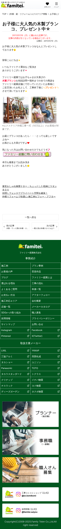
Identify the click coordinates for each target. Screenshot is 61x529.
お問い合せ (37, 324)
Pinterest (6, 336)
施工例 (4, 265)
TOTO (35, 368)
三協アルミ (7, 356)
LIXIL (3, 350)
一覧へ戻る (30, 217)
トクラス (36, 374)
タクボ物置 (37, 391)
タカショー (7, 362)
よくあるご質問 (9, 289)
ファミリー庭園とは (42, 277)
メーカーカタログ (41, 306)
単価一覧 (36, 289)
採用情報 (5, 318)
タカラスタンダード (11, 374)
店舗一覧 (5, 306)
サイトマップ (8, 324)
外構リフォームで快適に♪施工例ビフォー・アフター (29, 196)
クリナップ (7, 379)
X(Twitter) (37, 336)
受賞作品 (36, 271)
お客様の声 (7, 271)
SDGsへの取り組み (11, 312)
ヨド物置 (36, 385)
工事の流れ (37, 283)
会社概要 (36, 300)
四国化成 (36, 356)
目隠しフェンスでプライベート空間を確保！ (25, 193)
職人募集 (36, 312)
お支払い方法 (8, 295)
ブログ (4, 277)
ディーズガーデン (10, 391)
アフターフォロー (41, 295)
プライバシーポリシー (43, 318)
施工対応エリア (9, 300)
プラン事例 (37, 265)
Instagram (6, 330)
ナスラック (7, 385)
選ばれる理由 (8, 283)
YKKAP (35, 350)
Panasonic (6, 368)
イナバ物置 (37, 379)
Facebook (37, 330)
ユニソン (36, 362)
